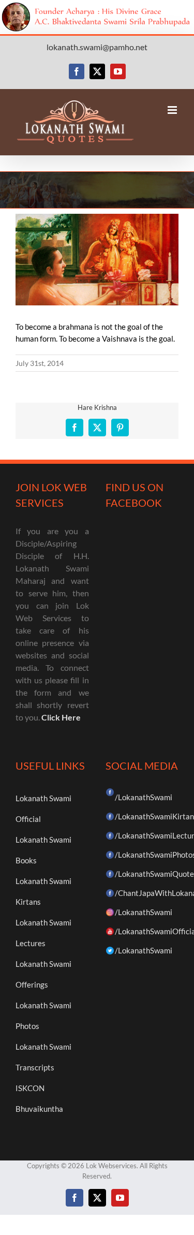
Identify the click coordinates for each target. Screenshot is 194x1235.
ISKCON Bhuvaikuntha (39, 1098)
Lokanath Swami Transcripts (43, 1057)
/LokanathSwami (143, 797)
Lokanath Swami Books (43, 850)
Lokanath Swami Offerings (43, 974)
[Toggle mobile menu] (173, 110)
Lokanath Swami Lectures (43, 933)
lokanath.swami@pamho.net (97, 47)
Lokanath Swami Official (43, 808)
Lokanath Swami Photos (43, 1016)
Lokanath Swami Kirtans (43, 891)
